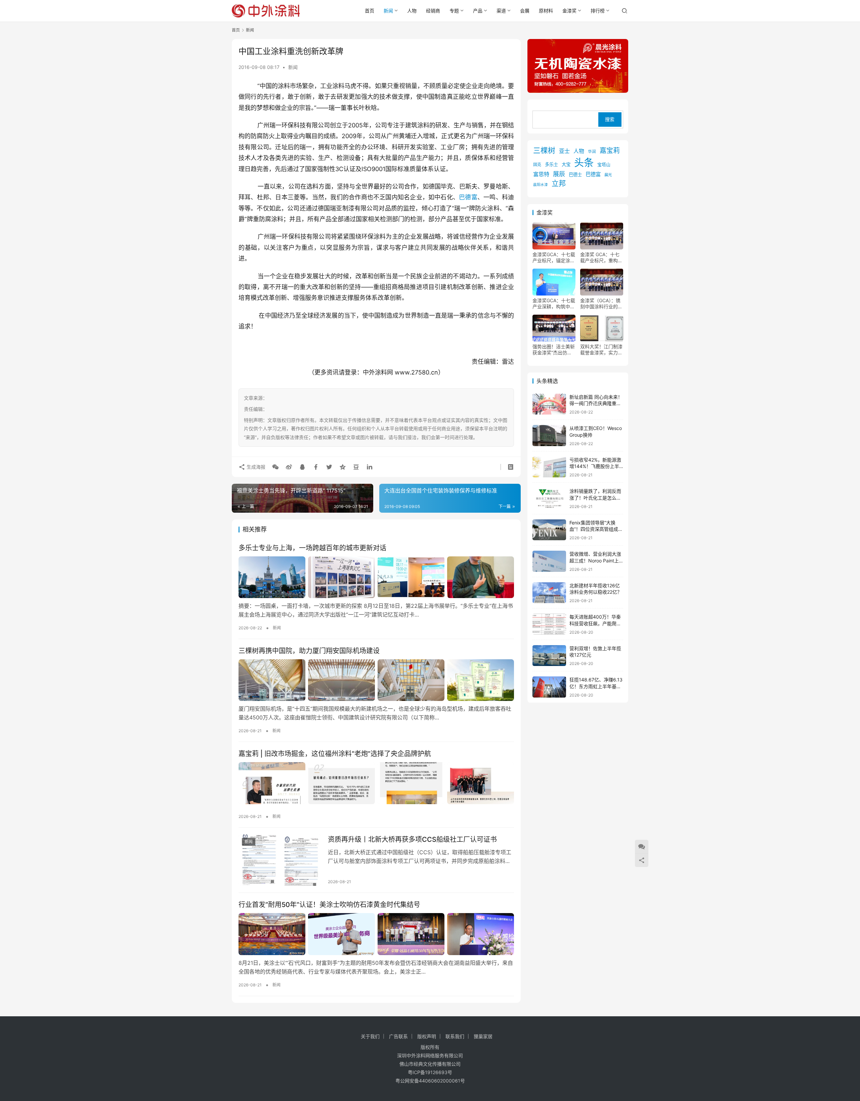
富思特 (541, 174)
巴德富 (468, 197)
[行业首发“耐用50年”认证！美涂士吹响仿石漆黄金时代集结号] (376, 934)
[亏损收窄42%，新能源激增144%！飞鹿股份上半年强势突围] (549, 467)
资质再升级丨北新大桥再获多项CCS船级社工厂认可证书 (412, 839)
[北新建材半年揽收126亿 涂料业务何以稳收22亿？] (549, 592)
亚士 (564, 151)
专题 (454, 10)
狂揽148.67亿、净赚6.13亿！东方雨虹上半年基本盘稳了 (595, 686)
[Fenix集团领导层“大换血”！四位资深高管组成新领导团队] (549, 530)
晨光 (608, 174)
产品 (477, 10)
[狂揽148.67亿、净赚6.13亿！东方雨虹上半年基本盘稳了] (549, 687)
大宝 (566, 164)
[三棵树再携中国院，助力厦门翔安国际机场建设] (376, 680)
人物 (412, 10)
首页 (369, 10)
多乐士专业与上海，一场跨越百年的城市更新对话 (312, 548)
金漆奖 (569, 10)
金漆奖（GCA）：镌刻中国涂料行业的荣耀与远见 (601, 304)
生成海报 (255, 467)
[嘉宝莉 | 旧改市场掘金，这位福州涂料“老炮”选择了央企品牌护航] (376, 783)
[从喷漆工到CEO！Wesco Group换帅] (549, 435)
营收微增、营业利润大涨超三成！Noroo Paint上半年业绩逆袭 (595, 560)
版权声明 (426, 1036)
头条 (584, 162)
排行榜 (598, 10)
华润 (592, 151)
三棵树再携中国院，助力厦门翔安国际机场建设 (309, 651)
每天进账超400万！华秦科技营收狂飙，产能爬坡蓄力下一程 (595, 623)
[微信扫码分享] (275, 467)
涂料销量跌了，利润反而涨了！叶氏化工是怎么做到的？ (595, 497)
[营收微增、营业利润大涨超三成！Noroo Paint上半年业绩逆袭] (549, 561)
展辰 (559, 174)
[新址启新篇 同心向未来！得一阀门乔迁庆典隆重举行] (549, 404)
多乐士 (551, 164)
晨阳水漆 (540, 185)
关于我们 (370, 1036)
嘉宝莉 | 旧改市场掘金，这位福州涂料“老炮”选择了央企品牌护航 (335, 754)
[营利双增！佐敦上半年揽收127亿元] (549, 655)
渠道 (501, 10)
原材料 (546, 10)
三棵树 (544, 150)
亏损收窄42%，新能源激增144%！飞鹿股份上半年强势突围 (595, 466)
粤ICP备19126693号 (430, 1072)
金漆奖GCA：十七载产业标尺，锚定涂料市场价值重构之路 (553, 257)
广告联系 (398, 1036)
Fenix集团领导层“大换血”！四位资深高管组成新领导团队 (596, 529)
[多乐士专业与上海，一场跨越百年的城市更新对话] (376, 577)
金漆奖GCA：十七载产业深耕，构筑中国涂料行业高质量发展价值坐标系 (553, 304)
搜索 (609, 119)
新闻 (388, 10)
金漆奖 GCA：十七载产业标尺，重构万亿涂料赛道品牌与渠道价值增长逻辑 (601, 257)
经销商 (433, 10)
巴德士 (575, 174)
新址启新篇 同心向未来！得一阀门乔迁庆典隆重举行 (595, 403)
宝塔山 (603, 164)
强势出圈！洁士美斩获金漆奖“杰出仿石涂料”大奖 (553, 350)
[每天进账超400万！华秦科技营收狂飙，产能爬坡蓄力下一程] (549, 624)
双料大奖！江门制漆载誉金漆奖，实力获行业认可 (601, 350)
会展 (524, 10)
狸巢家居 (483, 1036)
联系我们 (454, 1036)
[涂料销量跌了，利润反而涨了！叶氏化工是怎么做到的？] (549, 498)
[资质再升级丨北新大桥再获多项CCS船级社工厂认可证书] (280, 860)
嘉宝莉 (610, 151)
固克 (537, 164)
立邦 (559, 183)
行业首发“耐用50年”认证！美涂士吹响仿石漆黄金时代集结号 (329, 905)
